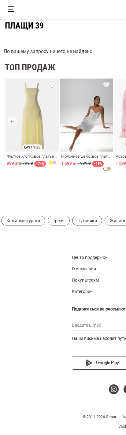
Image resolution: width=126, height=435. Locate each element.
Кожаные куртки (23, 220)
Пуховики (87, 220)
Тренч (59, 220)
